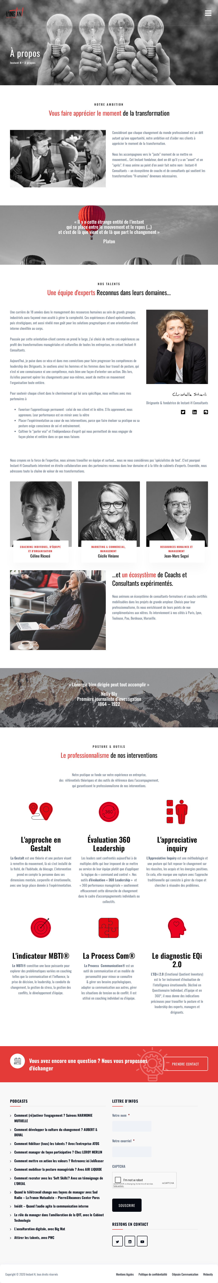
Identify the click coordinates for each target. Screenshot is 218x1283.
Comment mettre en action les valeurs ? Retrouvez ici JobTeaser (59, 1160)
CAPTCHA (118, 1166)
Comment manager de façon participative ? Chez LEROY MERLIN (58, 1152)
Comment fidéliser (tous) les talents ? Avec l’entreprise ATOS (56, 1143)
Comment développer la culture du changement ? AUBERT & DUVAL (55, 1132)
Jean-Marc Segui (176, 556)
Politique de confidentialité (153, 1274)
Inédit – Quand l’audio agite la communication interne (51, 1206)
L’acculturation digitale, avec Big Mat (39, 1228)
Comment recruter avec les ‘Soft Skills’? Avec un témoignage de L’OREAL (58, 1180)
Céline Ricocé (40, 556)
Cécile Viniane (108, 556)
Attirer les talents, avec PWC (34, 1237)
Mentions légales (125, 1274)
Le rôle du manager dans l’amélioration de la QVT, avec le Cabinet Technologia (59, 1217)
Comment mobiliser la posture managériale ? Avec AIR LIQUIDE (58, 1169)
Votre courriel (123, 1141)
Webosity (208, 1274)
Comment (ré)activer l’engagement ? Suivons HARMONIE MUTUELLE (53, 1118)
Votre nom (121, 1115)
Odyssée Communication (185, 1274)
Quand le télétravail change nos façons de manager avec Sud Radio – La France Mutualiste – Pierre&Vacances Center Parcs (57, 1194)
